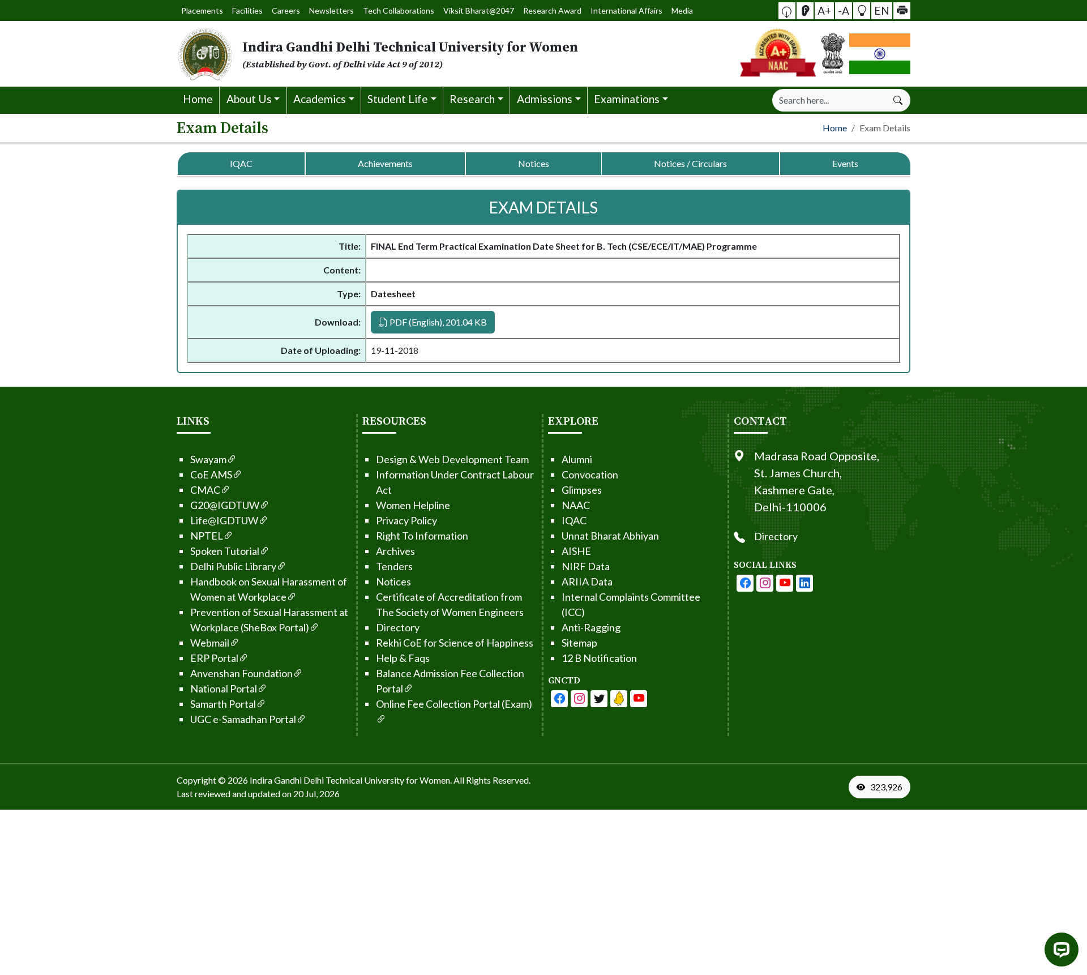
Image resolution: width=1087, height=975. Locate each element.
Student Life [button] (397, 98)
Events (845, 163)
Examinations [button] (627, 98)
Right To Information (422, 535)
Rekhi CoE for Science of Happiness (454, 642)
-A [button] (843, 9)
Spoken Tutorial (224, 551)
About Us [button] (249, 98)
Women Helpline (413, 505)
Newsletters (331, 10)
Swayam (208, 459)
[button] (786, 10)
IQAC (241, 163)
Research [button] (472, 98)
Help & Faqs (403, 658)
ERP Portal (214, 658)
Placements (202, 10)
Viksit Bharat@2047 (478, 10)
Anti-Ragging (591, 627)
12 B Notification (599, 658)
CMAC (205, 490)
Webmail (209, 642)
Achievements (385, 163)
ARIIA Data (587, 581)
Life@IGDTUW (224, 520)
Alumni (577, 459)
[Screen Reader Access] (805, 10)
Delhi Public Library (233, 566)
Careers (286, 10)
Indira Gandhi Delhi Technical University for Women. (351, 780)
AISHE (576, 551)
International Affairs (626, 10)
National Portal (223, 688)
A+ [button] (824, 9)
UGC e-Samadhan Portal (243, 719)
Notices (533, 163)
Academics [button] (319, 98)
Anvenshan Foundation (241, 673)
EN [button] (881, 9)
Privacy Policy (406, 520)
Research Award (552, 10)
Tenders (394, 566)
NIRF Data (586, 566)
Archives (395, 551)
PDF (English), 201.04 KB (437, 322)
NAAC (576, 505)
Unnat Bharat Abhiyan (610, 535)
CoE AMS (211, 474)
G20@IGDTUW (224, 505)
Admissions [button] (544, 98)
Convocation (590, 474)
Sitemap (579, 642)
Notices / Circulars (690, 163)
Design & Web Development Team (452, 459)
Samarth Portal (223, 704)
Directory (398, 627)
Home (198, 98)
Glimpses (582, 490)
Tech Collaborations (398, 10)
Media (682, 10)
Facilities (247, 10)
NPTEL (206, 535)
